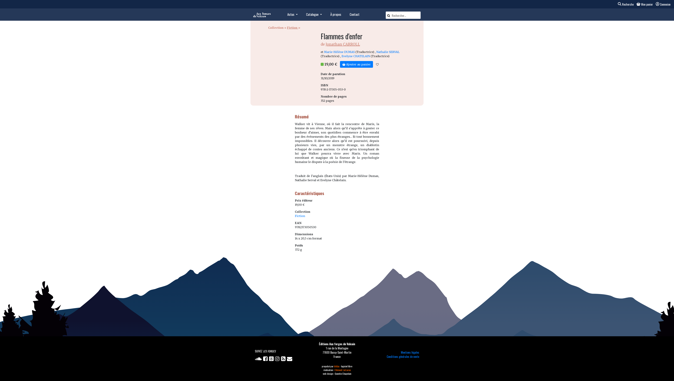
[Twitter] (272, 359)
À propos (335, 14)
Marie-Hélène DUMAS (339, 52)
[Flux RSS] (284, 359)
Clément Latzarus (343, 370)
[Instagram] (278, 359)
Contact (354, 14)
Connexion (665, 4)
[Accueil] (262, 14)
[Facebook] (266, 359)
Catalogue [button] (312, 14)
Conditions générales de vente (403, 357)
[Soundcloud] (259, 359)
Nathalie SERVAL (387, 52)
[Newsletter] (290, 359)
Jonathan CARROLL (343, 44)
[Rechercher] (388, 15)
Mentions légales (410, 352)
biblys (337, 366)
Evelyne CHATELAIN (356, 56)
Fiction (292, 27)
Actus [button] (291, 14)
